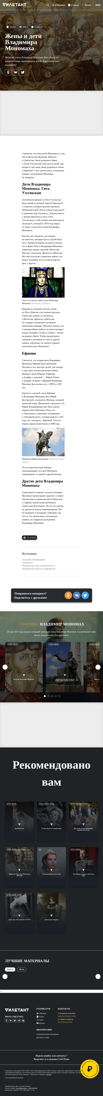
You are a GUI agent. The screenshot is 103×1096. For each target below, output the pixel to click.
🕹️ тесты (39, 1020)
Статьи (10, 644)
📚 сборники (41, 1013)
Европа (15, 644)
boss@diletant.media (21, 1088)
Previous (5, 667)
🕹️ (86, 5)
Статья (11, 27)
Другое (14, 804)
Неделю (10, 969)
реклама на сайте (42, 1037)
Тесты (9, 804)
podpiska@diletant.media (67, 1016)
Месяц (21, 969)
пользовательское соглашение (47, 1034)
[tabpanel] (24, 667)
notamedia (49, 1074)
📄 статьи (40, 1017)
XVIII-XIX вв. (21, 849)
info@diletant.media (65, 1022)
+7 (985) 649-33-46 (32, 1088)
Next (97, 667)
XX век (52, 804)
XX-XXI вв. (84, 804)
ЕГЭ (40, 849)
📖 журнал (40, 1023)
